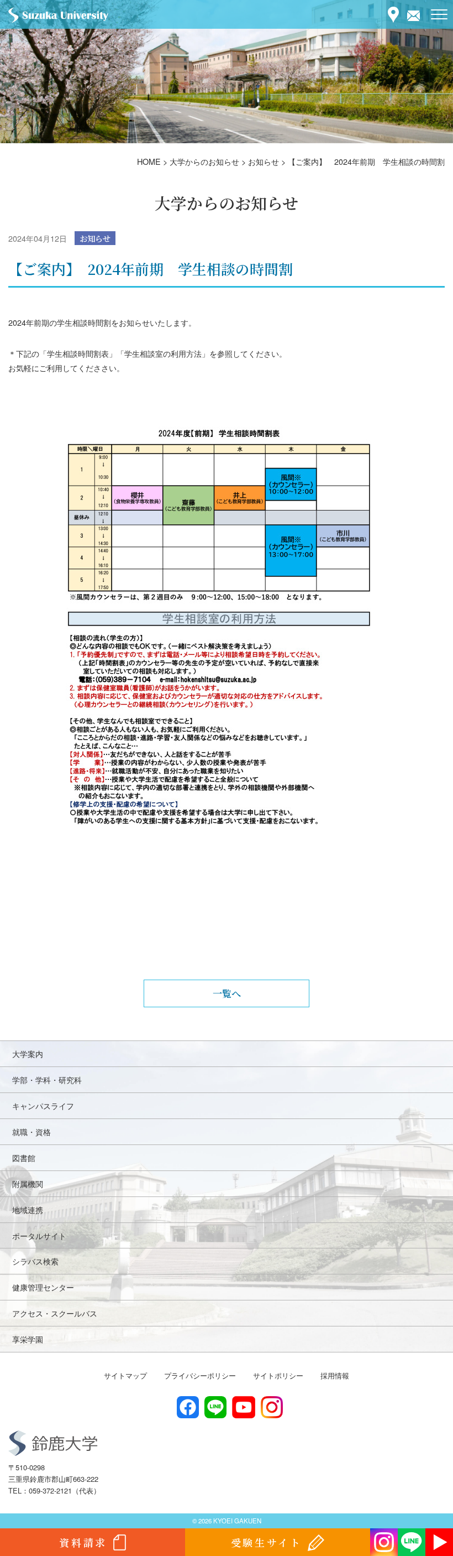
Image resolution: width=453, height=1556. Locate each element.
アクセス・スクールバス (54, 1313)
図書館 (23, 1157)
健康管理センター (43, 1287)
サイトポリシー (278, 1375)
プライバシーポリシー (200, 1375)
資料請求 (83, 1542)
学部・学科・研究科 (47, 1079)
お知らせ (95, 238)
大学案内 (27, 1053)
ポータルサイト (39, 1235)
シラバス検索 (35, 1261)
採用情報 (334, 1375)
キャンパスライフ (43, 1105)
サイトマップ (125, 1375)
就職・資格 (31, 1131)
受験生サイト (266, 1542)
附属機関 (27, 1183)
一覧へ (227, 993)
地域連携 (27, 1209)
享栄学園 (27, 1339)
